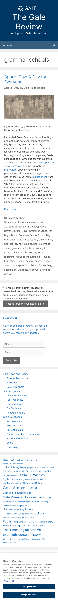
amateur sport (35, 222)
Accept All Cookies (29, 595)
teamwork (35, 269)
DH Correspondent (10, 476)
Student (7, 525)
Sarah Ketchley (32, 522)
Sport (9, 442)
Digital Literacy (11, 479)
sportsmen (10, 269)
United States (24, 539)
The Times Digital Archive (22, 530)
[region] (29, 576)
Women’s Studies (9, 543)
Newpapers (22, 256)
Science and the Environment (23, 434)
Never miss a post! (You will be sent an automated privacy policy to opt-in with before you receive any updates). (25, 329)
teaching (27, 525)
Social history (46, 522)
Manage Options (29, 586)
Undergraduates (10, 539)
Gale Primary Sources (20, 497)
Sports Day (45, 265)
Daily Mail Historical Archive (38, 471)
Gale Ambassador (27, 239)
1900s (13, 460)
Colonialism (18, 471)
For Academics (14, 399)
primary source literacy (12, 518)
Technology (12, 447)
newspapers (21, 505)
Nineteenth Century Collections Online (18, 514)
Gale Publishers (16, 218)
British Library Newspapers (30, 226)
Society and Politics (17, 438)
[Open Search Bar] (54, 45)
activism (20, 460)
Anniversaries (14, 421)
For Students (13, 408)
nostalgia (35, 256)
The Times (38, 525)
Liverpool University (25, 252)
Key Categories (11, 391)
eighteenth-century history (33, 479)
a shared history (16, 222)
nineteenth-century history (18, 509)
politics (40, 513)
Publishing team (14, 521)
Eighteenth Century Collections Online (22, 483)
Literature (7, 506)
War (43, 539)
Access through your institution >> (25, 303)
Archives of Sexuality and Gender (15, 464)
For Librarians (14, 404)
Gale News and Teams (16, 374)
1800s (5, 460)
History (35, 501)
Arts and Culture (15, 425)
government (8, 501)
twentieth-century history (22, 534)
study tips (16, 525)
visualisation (36, 539)
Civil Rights (7, 471)
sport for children (27, 265)
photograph (10, 169)
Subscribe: (10, 317)
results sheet (39, 176)
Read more (10, 209)
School (20, 261)
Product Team (28, 517)
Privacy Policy (10, 581)
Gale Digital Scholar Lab (17, 492)
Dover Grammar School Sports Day (30, 235)
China (51, 467)
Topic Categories (12, 417)
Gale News (12, 382)
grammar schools (21, 248)
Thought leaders (15, 412)
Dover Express (12, 230)
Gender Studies (44, 498)
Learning (44, 501)
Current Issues (14, 429)
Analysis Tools (31, 460)
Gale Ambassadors (17, 378)
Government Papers (23, 502)
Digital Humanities (16, 395)
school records (34, 261)
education (9, 239)
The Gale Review (29, 21)
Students (23, 269)
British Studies (42, 467)
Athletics (9, 226)
